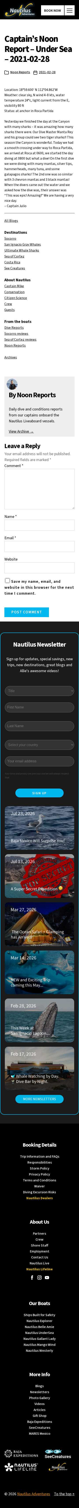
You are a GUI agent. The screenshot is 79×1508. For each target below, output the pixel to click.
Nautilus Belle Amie (39, 1326)
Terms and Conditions (39, 1180)
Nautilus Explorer (39, 1321)
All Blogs (11, 220)
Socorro (10, 238)
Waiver (39, 1186)
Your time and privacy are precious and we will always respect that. (37, 776)
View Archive (21, 431)
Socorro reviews (16, 333)
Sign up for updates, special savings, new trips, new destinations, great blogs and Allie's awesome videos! (39, 665)
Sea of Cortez (14, 256)
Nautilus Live (39, 1263)
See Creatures (14, 268)
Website (11, 559)
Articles (39, 1409)
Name (10, 516)
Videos (39, 1403)
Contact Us (39, 1257)
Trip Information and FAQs (39, 1156)
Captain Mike (14, 286)
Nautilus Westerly (39, 1350)
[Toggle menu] (70, 10)
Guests (9, 309)
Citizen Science (15, 298)
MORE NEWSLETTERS (39, 1099)
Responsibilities (39, 1162)
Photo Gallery (39, 1398)
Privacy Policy (39, 1174)
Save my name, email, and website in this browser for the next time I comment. (39, 587)
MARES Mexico (39, 1433)
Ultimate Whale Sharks (21, 250)
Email (10, 538)
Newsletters (39, 1392)
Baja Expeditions (39, 1421)
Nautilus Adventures (33, 1494)
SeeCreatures (39, 1427)
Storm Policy (39, 1168)
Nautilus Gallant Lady (39, 1338)
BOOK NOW (52, 10)
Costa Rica (12, 262)
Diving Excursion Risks (39, 1192)
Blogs (39, 1386)
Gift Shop (40, 1415)
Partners (39, 1233)
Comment (13, 466)
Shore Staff (39, 1245)
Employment (39, 1251)
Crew (8, 304)
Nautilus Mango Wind (40, 1344)
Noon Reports (20, 72)
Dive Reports (14, 327)
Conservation (14, 292)
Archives (10, 357)
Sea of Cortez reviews (20, 339)
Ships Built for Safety (39, 1315)
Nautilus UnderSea (39, 1332)
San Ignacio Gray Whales (22, 244)
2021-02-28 (47, 72)
